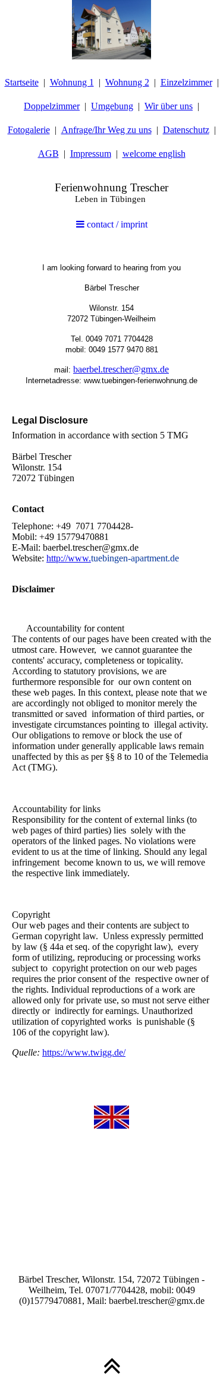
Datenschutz (186, 130)
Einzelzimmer (186, 82)
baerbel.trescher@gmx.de (121, 369)
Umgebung (112, 106)
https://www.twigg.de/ (83, 1052)
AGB (48, 154)
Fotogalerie (29, 130)
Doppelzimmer (52, 106)
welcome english (154, 154)
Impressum (90, 154)
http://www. (68, 558)
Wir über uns (169, 106)
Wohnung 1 (72, 82)
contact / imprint (115, 224)
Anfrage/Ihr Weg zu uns (106, 130)
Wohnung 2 (127, 82)
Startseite (22, 82)
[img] (111, 29)
